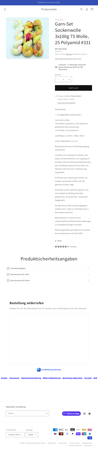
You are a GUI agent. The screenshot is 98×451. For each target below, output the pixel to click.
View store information (66, 103)
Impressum (14, 378)
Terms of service (75, 443)
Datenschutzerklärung (31, 378)
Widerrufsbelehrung (52, 378)
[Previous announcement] (4, 2)
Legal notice (88, 445)
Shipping (69, 54)
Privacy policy (63, 443)
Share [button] (59, 241)
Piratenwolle (29, 443)
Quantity (58, 75)
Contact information (75, 445)
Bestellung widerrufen (73, 378)
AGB (95, 378)
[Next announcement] (93, 2)
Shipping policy (87, 443)
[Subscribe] (46, 413)
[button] (5, 9)
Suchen (4, 378)
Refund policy (52, 443)
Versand (88, 378)
